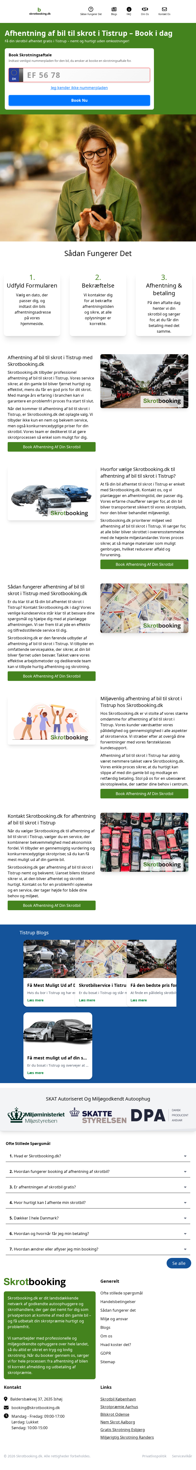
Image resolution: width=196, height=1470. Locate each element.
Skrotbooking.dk (29, 1456)
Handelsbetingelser (118, 1301)
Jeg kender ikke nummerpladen (79, 87)
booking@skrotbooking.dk (35, 1407)
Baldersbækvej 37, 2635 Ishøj (36, 1399)
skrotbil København (118, 1399)
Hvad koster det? (115, 1344)
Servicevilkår (182, 1456)
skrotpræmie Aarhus (119, 1406)
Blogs (105, 1327)
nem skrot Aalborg (117, 1422)
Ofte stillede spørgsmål (121, 1293)
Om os (106, 1336)
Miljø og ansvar (114, 1318)
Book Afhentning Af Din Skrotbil (52, 446)
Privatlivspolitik (154, 1456)
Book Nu (79, 100)
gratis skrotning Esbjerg (122, 1429)
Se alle (178, 1263)
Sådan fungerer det (118, 1310)
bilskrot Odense (114, 1414)
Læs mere (35, 1000)
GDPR (105, 1353)
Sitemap (107, 1361)
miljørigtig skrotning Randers (127, 1437)
